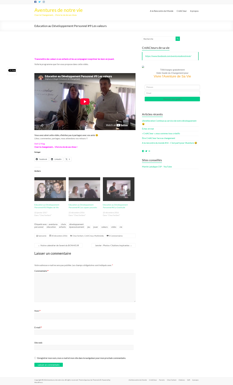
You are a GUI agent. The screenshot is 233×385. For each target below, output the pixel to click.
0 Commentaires (116, 236)
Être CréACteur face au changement (158, 138)
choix (63, 224)
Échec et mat (148, 128)
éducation (51, 227)
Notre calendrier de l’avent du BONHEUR (58, 245)
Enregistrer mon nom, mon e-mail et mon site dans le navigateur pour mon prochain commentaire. (81, 358)
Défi (188, 380)
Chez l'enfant (77, 236)
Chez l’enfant (171, 380)
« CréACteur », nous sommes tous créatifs (161, 133)
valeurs (104, 227)
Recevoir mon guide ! (172, 99)
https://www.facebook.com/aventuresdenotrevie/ (168, 56)
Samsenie (42, 236)
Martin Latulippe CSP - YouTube (157, 166)
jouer (95, 227)
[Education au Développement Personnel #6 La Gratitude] (118, 189)
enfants (62, 227)
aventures (53, 224)
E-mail (38, 327)
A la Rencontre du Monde (161, 11)
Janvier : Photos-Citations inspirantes (113, 245)
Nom (37, 310)
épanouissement (76, 227)
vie (120, 227)
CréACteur (182, 11)
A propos (194, 11)
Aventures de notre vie (58, 10)
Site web (38, 342)
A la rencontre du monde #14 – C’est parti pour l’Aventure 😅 (169, 143)
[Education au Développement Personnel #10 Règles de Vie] (50, 189)
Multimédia (99, 236)
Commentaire (41, 271)
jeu (88, 227)
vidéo (113, 227)
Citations (182, 380)
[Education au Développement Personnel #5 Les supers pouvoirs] (84, 189)
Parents (162, 380)
